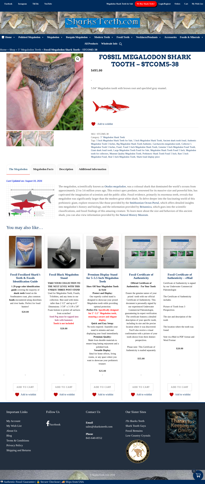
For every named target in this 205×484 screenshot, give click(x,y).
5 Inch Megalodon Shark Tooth (148, 140)
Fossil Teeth (123, 37)
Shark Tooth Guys (136, 425)
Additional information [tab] (92, 169)
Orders (177, 4)
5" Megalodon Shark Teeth (112, 137)
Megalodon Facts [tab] (43, 169)
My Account (13, 421)
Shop (12, 49)
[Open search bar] (120, 43)
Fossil (119, 147)
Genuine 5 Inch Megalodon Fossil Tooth (177, 147)
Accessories (170, 37)
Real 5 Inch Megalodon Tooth (121, 157)
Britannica (146, 206)
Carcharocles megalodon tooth (166, 144)
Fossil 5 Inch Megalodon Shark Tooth (140, 147)
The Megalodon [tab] (18, 169)
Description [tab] (66, 169)
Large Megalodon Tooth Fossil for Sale (131, 150)
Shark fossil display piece (148, 157)
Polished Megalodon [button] (29, 37)
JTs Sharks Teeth (135, 421)
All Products (91, 43)
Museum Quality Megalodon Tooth (125, 153)
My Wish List (197, 4)
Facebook (55, 424)
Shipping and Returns (18, 450)
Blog (9, 435)
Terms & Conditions (17, 440)
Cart (186, 4)
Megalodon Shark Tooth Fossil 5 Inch (167, 150)
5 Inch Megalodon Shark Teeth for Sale (114, 140)
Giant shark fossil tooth (101, 150)
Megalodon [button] (53, 37)
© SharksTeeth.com (99, 475)
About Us (11, 430)
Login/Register (165, 4)
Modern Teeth (102, 37)
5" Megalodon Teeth (29, 49)
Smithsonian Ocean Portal (144, 202)
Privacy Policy (14, 445)
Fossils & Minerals (190, 37)
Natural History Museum (134, 214)
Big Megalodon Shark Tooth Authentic (134, 144)
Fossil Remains (134, 430)
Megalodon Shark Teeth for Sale (120, 4)
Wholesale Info (109, 43)
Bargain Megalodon (77, 37)
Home (8, 37)
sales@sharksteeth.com (99, 426)
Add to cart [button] (25, 387)
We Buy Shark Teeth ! (146, 4)
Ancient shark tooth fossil (174, 140)
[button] (78, 59)
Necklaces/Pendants (147, 37)
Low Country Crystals (138, 435)
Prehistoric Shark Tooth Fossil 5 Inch (159, 153)
